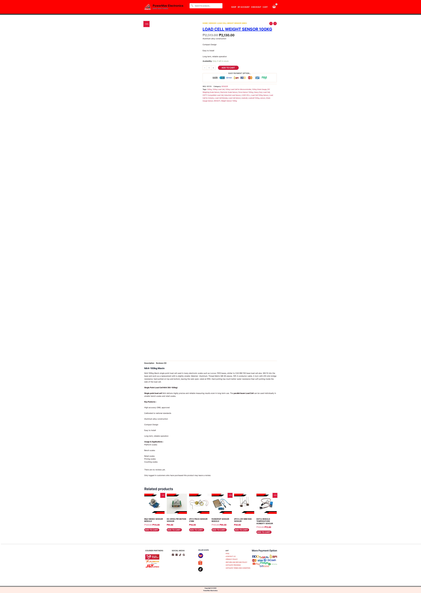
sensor (262, 98)
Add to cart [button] (151, 530)
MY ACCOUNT (244, 7)
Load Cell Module (221, 98)
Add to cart (228, 68)
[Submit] (192, 6)
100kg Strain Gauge (259, 89)
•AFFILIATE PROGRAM (233, 565)
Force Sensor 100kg (245, 92)
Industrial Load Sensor (232, 95)
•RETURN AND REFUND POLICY (236, 562)
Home (205, 23)
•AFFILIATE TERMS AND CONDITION (238, 568)
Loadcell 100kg (253, 98)
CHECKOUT (256, 7)
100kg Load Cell (218, 89)
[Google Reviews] (184, 555)
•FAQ (227, 553)
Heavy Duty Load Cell (262, 92)
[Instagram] (176, 555)
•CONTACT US (230, 556)
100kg (209, 89)
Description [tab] (149, 363)
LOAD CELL (246, 95)
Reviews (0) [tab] (161, 363)
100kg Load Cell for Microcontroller (238, 89)
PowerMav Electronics (168, 5)
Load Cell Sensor (234, 98)
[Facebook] (173, 555)
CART (265, 7)
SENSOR (212, 23)
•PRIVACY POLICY (232, 559)
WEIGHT (217, 101)
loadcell (244, 98)
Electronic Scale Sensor (228, 92)
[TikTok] (180, 555)
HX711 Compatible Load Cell (213, 95)
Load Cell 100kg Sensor (259, 95)
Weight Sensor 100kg (229, 101)
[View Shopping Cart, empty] (274, 7)
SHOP (233, 7)
